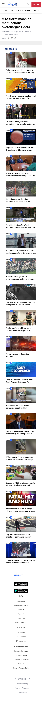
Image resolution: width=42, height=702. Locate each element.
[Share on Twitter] (12, 38)
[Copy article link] (15, 38)
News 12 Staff (7, 31)
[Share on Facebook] (9, 38)
